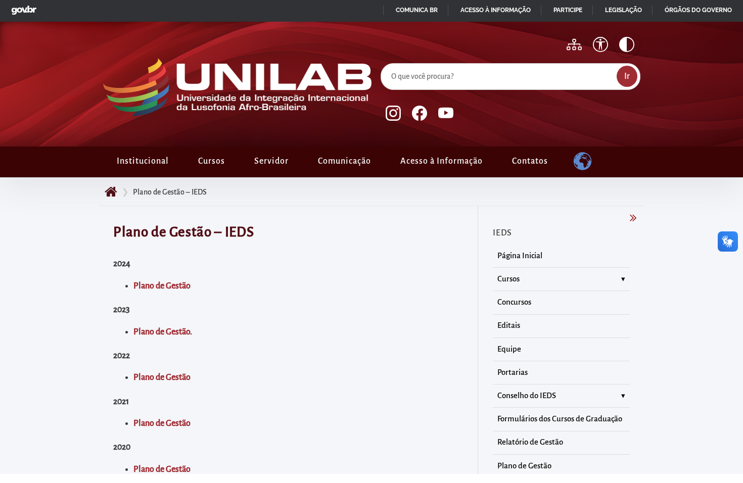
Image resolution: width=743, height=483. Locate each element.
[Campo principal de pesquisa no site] (383, 61)
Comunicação (344, 161)
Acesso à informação (495, 10)
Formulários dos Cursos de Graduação (559, 419)
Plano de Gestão (162, 377)
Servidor (271, 161)
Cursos (211, 161)
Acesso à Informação (441, 161)
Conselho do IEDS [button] (526, 396)
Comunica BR (417, 10)
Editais (508, 325)
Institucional (143, 161)
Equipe (509, 349)
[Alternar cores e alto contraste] (626, 44)
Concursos (514, 302)
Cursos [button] (508, 279)
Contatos (530, 161)
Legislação (623, 10)
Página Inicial (519, 256)
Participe (567, 10)
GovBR (21, 7)
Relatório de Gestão (530, 442)
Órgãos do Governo (698, 10)
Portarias (512, 372)
